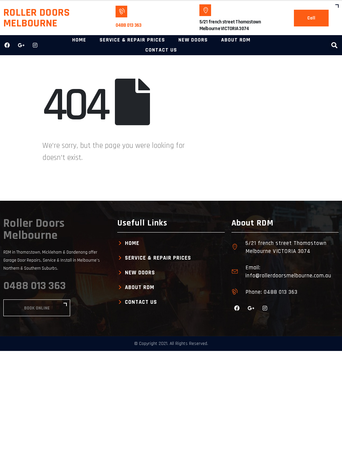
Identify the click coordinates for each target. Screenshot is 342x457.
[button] (334, 45)
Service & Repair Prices (132, 39)
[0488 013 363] (121, 11)
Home (79, 39)
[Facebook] (7, 45)
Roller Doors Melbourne (36, 18)
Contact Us (161, 50)
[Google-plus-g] (21, 45)
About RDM (235, 39)
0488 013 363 (129, 25)
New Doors (193, 39)
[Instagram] (35, 45)
